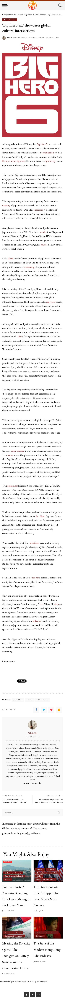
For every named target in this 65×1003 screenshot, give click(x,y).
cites (56, 604)
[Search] (60, 5)
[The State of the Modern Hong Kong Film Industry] (48, 928)
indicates (37, 620)
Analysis (50, 869)
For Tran (40, 516)
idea (20, 336)
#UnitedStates (42, 700)
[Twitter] (44, 710)
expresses (38, 209)
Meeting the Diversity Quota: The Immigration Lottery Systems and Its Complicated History (16, 955)
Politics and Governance (45, 879)
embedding (29, 267)
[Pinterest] (51, 710)
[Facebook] (36, 710)
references (12, 485)
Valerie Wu (11, 37)
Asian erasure (17, 450)
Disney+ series (13, 161)
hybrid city (50, 161)
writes (10, 455)
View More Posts (32, 737)
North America (9, 20)
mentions (34, 542)
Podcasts (39, 936)
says (42, 604)
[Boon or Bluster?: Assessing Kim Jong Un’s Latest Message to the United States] (16, 871)
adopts (35, 577)
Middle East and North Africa (47, 873)
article (43, 232)
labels (10, 258)
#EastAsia (18, 700)
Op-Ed (7, 879)
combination (47, 152)
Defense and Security (13, 873)
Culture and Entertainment (46, 933)
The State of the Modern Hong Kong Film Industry (47, 949)
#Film (30, 700)
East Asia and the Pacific (14, 876)
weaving (6, 205)
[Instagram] (38, 994)
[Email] (59, 710)
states (44, 244)
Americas (39, 869)
